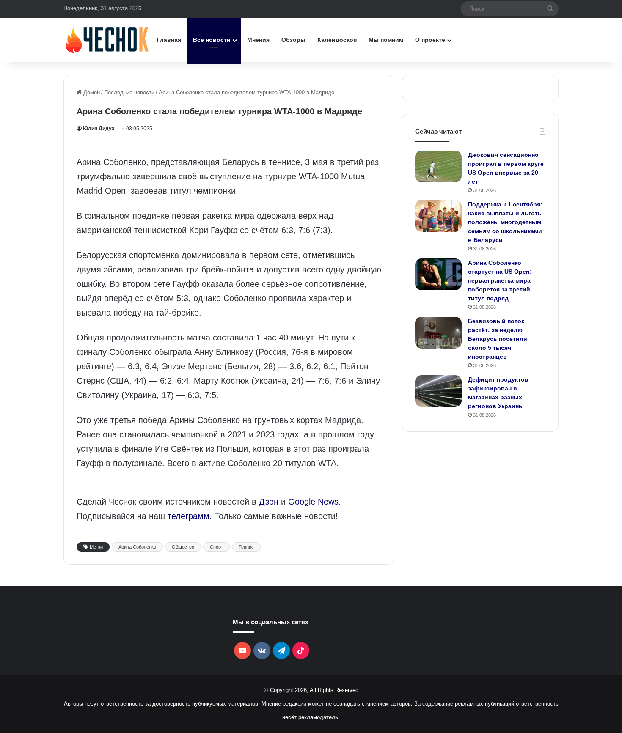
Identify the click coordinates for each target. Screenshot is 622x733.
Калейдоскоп (337, 39)
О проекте (430, 39)
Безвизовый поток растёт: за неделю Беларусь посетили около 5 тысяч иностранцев (497, 339)
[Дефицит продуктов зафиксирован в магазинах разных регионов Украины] (438, 391)
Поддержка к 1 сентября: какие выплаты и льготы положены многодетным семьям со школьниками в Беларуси (505, 222)
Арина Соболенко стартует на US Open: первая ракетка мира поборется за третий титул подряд (500, 280)
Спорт (216, 546)
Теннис (246, 546)
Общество (183, 546)
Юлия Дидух (99, 129)
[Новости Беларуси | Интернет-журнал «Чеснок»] (107, 40)
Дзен (268, 501)
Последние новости (129, 92)
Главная (169, 39)
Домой (91, 92)
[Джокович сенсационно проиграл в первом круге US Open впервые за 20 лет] (438, 166)
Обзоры (293, 39)
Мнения (258, 39)
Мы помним (386, 39)
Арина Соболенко (137, 546)
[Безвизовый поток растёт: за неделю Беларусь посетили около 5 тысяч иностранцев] (438, 333)
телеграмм (188, 516)
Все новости (212, 39)
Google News (313, 501)
